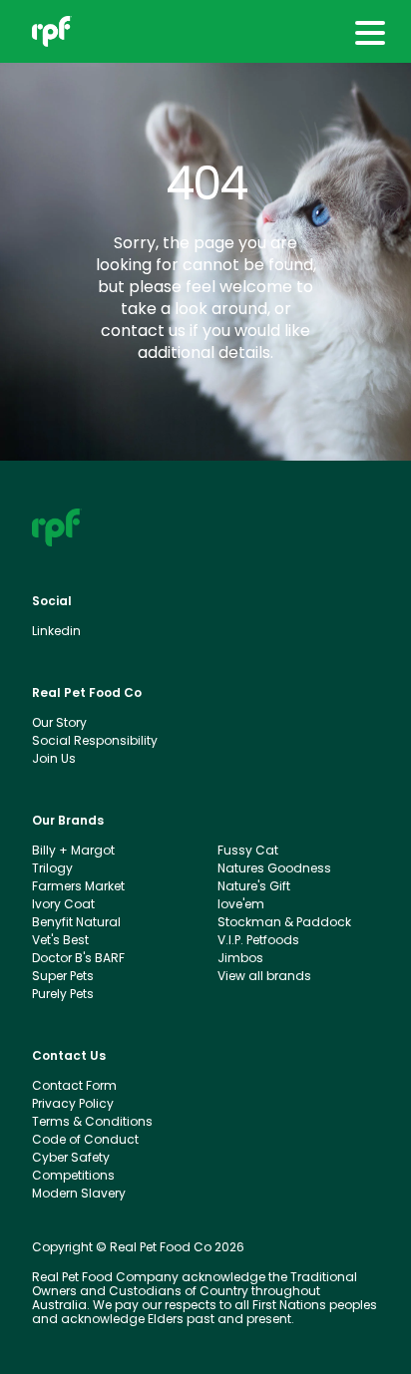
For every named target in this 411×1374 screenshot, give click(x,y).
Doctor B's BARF (78, 958)
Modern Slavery (79, 1194)
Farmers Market (78, 886)
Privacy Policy (73, 1104)
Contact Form (74, 1086)
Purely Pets (63, 994)
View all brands (264, 976)
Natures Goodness (274, 868)
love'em (240, 904)
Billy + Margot (73, 851)
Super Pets (63, 976)
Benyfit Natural (76, 922)
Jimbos (240, 958)
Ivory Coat (63, 904)
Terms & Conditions (92, 1122)
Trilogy (52, 868)
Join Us (54, 759)
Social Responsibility (95, 741)
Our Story (59, 723)
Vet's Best (60, 940)
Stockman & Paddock (284, 922)
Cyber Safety (71, 1158)
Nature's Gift (253, 886)
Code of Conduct (85, 1140)
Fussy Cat (247, 851)
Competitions (73, 1176)
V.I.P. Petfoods (258, 940)
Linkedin (56, 631)
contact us (143, 330)
